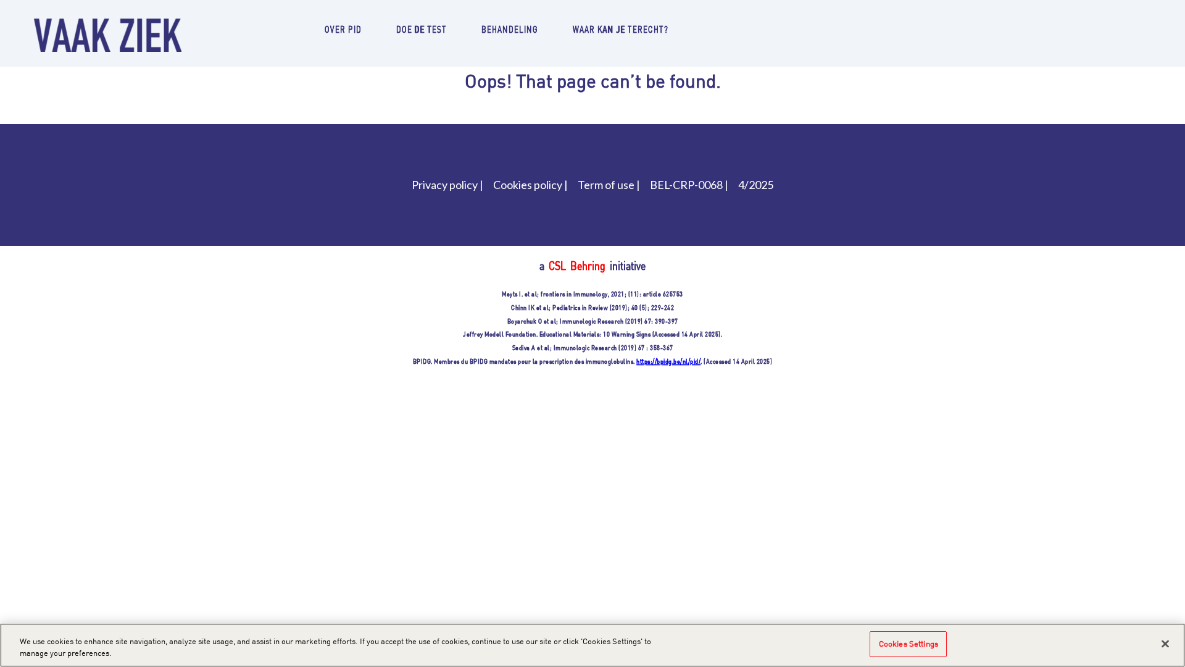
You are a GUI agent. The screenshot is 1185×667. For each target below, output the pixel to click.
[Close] (1165, 643)
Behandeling (509, 28)
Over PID (343, 28)
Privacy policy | (447, 184)
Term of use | (609, 184)
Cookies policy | (530, 184)
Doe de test (421, 28)
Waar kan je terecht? (620, 28)
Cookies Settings (908, 643)
